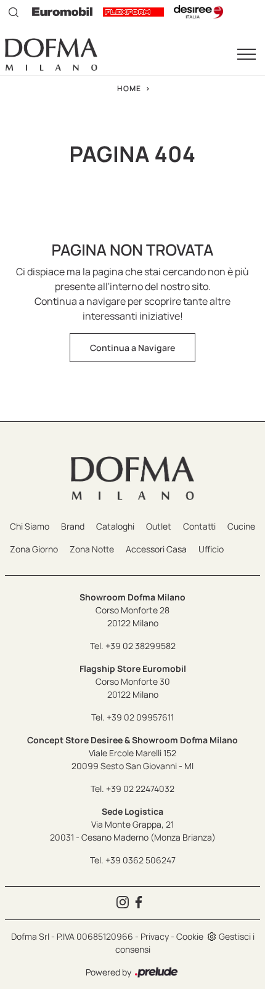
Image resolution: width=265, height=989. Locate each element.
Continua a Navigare (132, 347)
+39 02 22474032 (140, 788)
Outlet (158, 526)
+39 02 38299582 (140, 646)
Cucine (241, 526)
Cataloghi (115, 526)
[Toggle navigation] (246, 55)
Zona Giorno (34, 549)
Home (129, 88)
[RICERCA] (13, 12)
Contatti (199, 526)
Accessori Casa (156, 549)
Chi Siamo (29, 526)
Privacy (155, 936)
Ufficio (211, 549)
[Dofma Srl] (51, 54)
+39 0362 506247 (140, 860)
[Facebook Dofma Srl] (140, 903)
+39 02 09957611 (140, 717)
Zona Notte (92, 549)
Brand (72, 526)
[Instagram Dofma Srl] (124, 903)
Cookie (189, 936)
